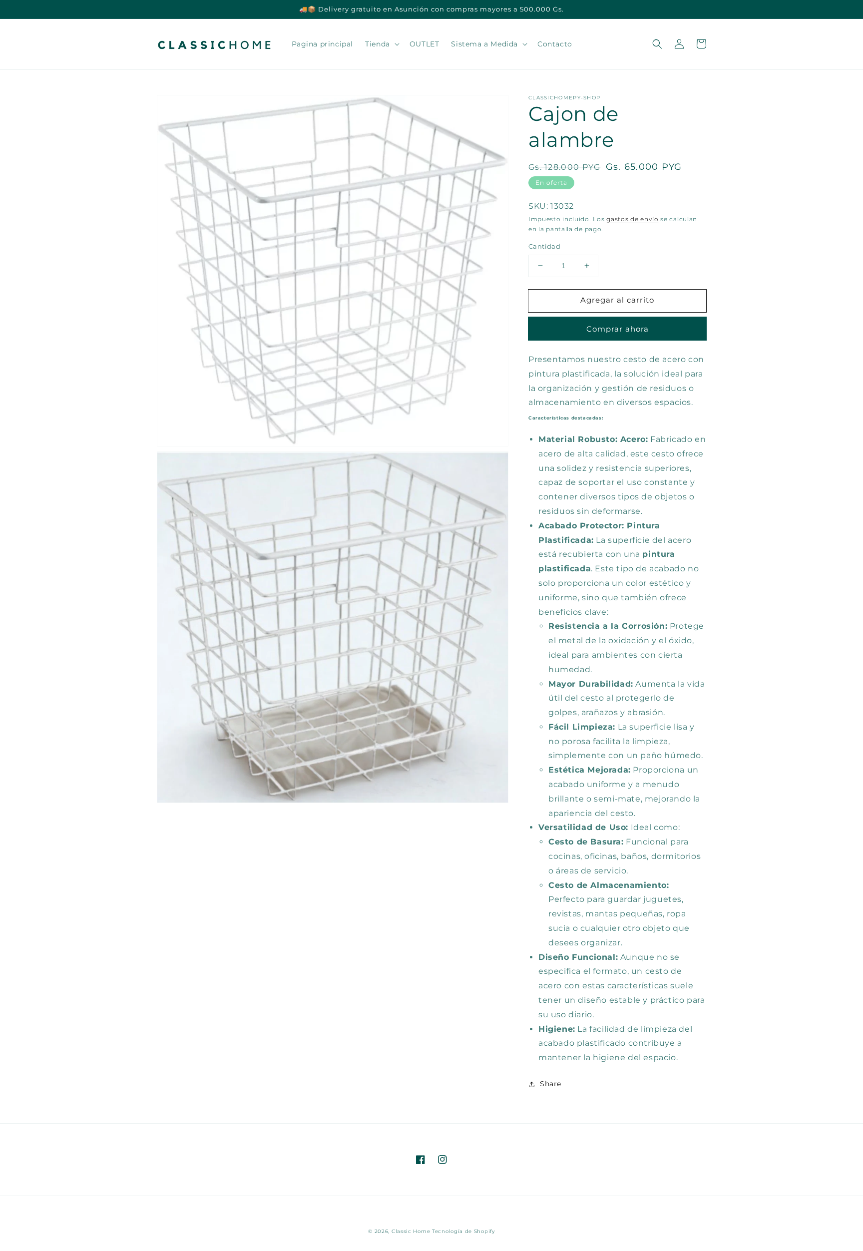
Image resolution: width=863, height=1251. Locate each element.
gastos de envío (632, 219)
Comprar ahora (617, 329)
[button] (657, 44)
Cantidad (544, 246)
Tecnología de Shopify (463, 1231)
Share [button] (550, 1083)
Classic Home (411, 1231)
